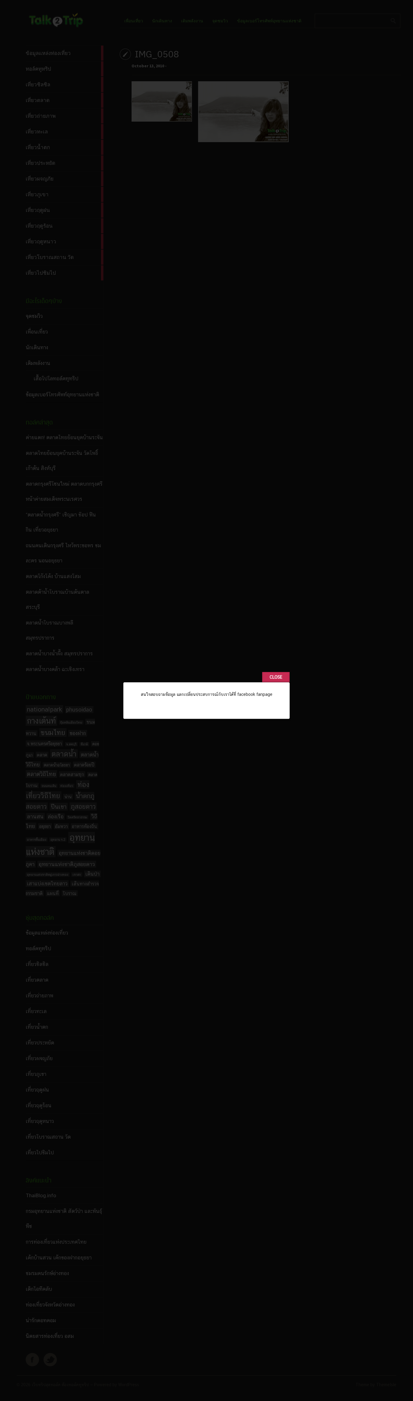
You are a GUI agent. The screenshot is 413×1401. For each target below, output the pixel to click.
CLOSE (276, 677)
